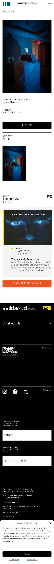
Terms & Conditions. (11, 502)
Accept (27, 554)
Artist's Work (7, 138)
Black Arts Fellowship (27, 283)
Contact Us (12, 323)
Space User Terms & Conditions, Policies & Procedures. (20, 507)
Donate (8, 435)
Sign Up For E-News (16, 461)
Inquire (27, 125)
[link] (37, 270)
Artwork (7, 11)
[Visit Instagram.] (6, 393)
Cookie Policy (14, 559)
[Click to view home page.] (27, 308)
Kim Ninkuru (12, 102)
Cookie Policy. (8, 516)
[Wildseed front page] (23, 4)
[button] (50, 523)
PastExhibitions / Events (11, 199)
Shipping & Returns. (11, 512)
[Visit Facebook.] (16, 393)
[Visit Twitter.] (26, 393)
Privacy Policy (32, 559)
